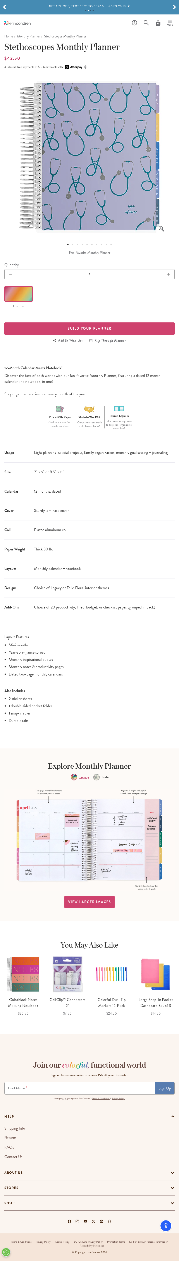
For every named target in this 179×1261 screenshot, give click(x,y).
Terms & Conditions (101, 1098)
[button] (4, 7)
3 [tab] (90, 10)
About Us (13, 1172)
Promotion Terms (116, 1242)
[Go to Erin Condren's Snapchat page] (109, 1221)
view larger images (89, 901)
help (9, 1116)
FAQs (9, 1147)
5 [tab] (87, 244)
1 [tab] (85, 10)
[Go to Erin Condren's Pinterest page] (101, 1221)
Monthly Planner (28, 36)
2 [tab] (88, 10)
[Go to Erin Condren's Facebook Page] (69, 1221)
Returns (10, 1138)
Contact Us (13, 1157)
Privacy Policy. (118, 1098)
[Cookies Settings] (6, 1252)
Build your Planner (89, 328)
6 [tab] (92, 244)
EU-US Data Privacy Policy (88, 1242)
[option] (89, 6)
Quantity (11, 265)
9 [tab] (106, 244)
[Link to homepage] (17, 23)
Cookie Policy (62, 1242)
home (8, 36)
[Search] (146, 23)
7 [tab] (96, 244)
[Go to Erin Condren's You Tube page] (85, 1221)
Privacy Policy (43, 1242)
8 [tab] (101, 244)
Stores (11, 1187)
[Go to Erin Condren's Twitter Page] (93, 1221)
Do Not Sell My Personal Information (148, 1242)
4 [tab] (93, 10)
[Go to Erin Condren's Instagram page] (77, 1221)
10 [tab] (111, 244)
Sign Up (164, 1088)
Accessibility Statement (92, 1246)
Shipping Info (14, 1128)
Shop (9, 1203)
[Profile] (134, 23)
